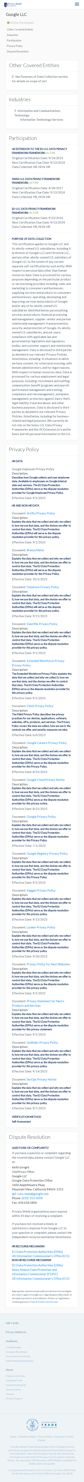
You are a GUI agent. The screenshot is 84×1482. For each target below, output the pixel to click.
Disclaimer (60, 1436)
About (9, 1369)
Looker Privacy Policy (41, 927)
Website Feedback (28, 1436)
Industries (12, 35)
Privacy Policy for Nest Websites (48, 964)
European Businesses (16, 1351)
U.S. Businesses (13, 1347)
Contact (10, 1394)
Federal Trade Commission (43, 1301)
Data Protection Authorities (19, 1360)
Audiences (12, 1341)
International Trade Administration (31, 1446)
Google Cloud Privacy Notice (46, 779)
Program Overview (15, 1375)
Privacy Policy (15, 45)
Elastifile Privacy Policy (42, 624)
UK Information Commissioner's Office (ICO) (40, 1256)
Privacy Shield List (16, 1332)
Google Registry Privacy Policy (47, 853)
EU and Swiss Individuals (18, 1356)
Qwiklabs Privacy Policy (42, 1042)
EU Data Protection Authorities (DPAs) (37, 1251)
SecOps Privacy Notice (41, 1079)
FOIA (70, 1436)
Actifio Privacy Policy (41, 513)
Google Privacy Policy (41, 816)
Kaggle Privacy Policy (41, 890)
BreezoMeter (35, 550)
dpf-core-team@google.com (30, 1193)
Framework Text (14, 1380)
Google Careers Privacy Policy (47, 743)
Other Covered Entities (20, 29)
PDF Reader (55, 1460)
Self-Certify (12, 1323)
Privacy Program (14, 1398)
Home (13, 1436)
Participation (14, 40)
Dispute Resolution (18, 51)
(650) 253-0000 (32, 1198)
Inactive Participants (16, 1384)
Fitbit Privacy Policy (40, 706)
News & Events (13, 1389)
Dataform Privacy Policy (43, 587)
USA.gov (41, 1440)
